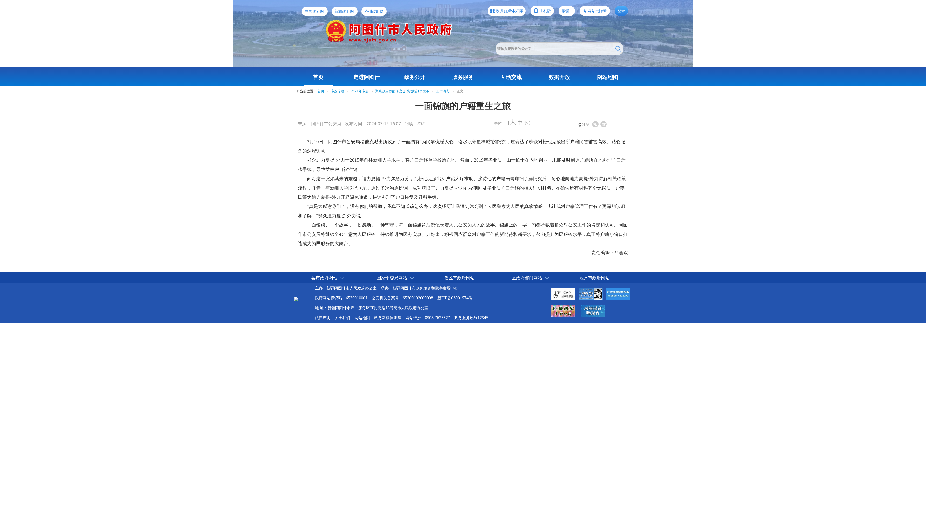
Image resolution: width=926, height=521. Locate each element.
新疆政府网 (344, 11)
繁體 (565, 10)
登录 (621, 10)
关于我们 (342, 317)
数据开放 (559, 76)
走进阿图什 (366, 76)
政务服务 (463, 76)
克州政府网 (374, 11)
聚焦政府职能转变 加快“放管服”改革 (402, 91)
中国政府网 (314, 11)
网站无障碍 (597, 10)
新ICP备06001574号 (454, 298)
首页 (318, 76)
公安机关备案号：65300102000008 (402, 298)
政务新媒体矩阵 (509, 10)
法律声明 (322, 317)
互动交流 (511, 76)
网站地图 (607, 76)
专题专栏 (337, 91)
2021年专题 (360, 91)
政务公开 (414, 76)
